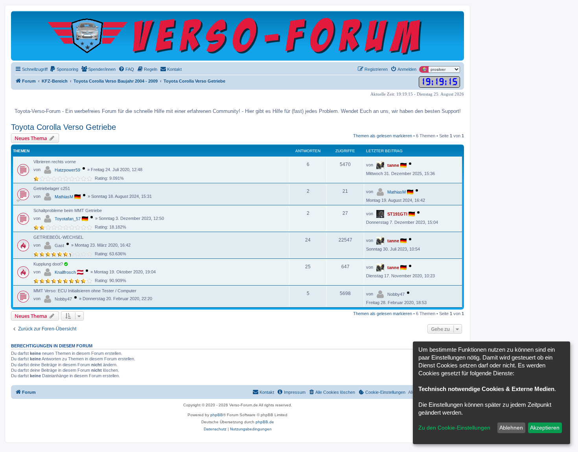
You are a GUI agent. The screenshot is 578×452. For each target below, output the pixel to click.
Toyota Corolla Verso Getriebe (63, 127)
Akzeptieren (545, 427)
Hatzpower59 (67, 170)
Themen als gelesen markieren (382, 135)
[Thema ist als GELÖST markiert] (65, 264)
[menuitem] (64, 69)
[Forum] (237, 35)
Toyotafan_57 (68, 218)
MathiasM (64, 196)
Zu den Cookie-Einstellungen (454, 427)
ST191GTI (397, 214)
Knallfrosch (65, 272)
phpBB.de (265, 422)
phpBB (216, 415)
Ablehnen (511, 427)
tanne (393, 165)
